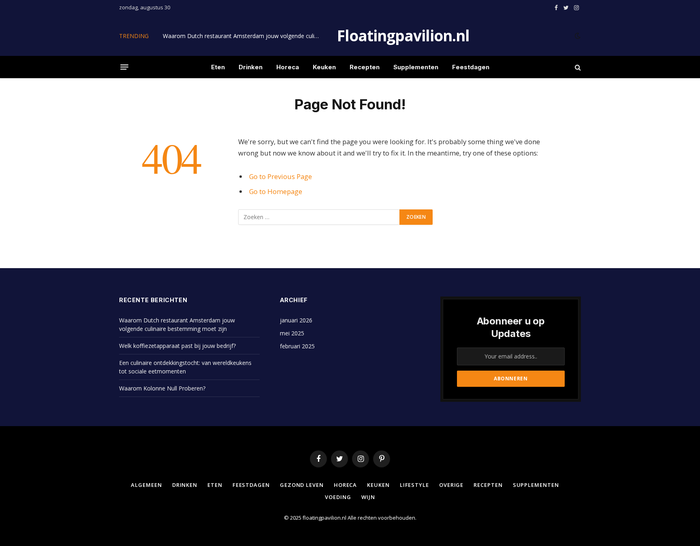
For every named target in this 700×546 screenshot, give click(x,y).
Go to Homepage (275, 191)
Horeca (287, 67)
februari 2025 (297, 346)
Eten (218, 67)
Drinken (250, 67)
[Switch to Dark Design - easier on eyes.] (577, 35)
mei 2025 (292, 333)
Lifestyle (414, 484)
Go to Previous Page (280, 176)
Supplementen (415, 67)
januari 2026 (296, 320)
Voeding (338, 497)
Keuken (324, 67)
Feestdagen (470, 67)
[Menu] (124, 67)
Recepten (365, 67)
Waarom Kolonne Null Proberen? (162, 388)
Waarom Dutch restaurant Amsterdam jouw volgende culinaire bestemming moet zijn (244, 36)
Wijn (368, 497)
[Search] (577, 67)
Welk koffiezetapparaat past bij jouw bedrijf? (177, 346)
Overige (451, 484)
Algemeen (146, 484)
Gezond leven (302, 484)
